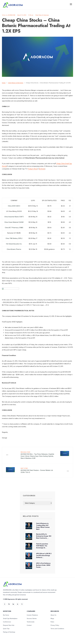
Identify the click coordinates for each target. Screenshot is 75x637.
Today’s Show (32, 169)
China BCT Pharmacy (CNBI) (14, 227)
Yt (21, 604)
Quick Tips (6, 628)
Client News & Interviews (42, 15)
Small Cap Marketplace (10, 618)
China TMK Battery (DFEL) (14, 238)
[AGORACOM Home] (12, 583)
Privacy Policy (55, 625)
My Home (6, 615)
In (17, 604)
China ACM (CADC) (14, 206)
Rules (52, 622)
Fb (9, 604)
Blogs (52, 618)
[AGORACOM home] (12, 5)
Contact (29, 625)
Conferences (7, 622)
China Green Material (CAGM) (14, 222)
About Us (53, 615)
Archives (42, 169)
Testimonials (30, 622)
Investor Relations (32, 615)
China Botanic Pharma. (14, 249)
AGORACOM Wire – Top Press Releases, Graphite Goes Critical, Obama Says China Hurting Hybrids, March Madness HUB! (37, 455)
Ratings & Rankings (9, 632)
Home (3, 83)
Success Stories (32, 618)
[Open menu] (71, 4)
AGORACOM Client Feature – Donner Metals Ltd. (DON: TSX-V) (37, 470)
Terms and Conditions (57, 628)
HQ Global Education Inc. (14, 244)
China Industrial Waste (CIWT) (14, 216)
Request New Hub (8, 625)
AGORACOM (11, 15)
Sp (13, 604)
